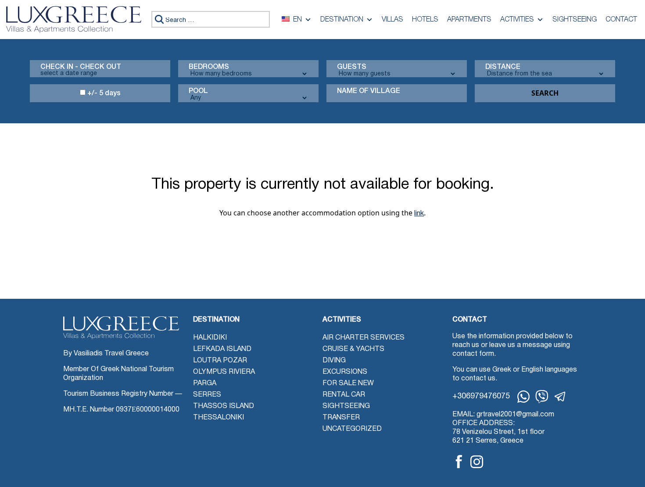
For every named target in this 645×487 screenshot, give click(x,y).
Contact (621, 20)
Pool (198, 91)
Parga (204, 383)
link (419, 214)
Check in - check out (80, 67)
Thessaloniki (218, 418)
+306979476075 (481, 396)
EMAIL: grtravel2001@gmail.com (503, 415)
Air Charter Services (363, 338)
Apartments (469, 20)
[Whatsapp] (523, 396)
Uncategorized (352, 429)
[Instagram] (476, 461)
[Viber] (541, 396)
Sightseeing (574, 20)
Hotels (425, 20)
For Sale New (348, 383)
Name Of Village (368, 91)
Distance (502, 67)
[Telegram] (560, 396)
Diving (334, 361)
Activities (517, 20)
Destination (341, 20)
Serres (207, 395)
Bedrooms (209, 67)
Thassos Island (223, 406)
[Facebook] (459, 461)
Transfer (341, 418)
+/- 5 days (103, 93)
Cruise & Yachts (353, 349)
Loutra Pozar (220, 361)
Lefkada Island (222, 349)
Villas (392, 20)
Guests (351, 67)
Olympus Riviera (224, 372)
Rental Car (343, 395)
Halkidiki (210, 338)
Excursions (344, 372)
